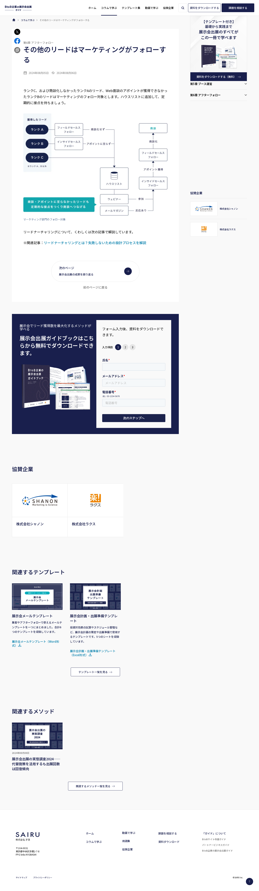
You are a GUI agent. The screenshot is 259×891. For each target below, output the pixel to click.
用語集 (126, 841)
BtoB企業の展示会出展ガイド (217, 850)
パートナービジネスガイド (215, 844)
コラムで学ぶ (94, 842)
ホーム (90, 833)
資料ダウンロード (169, 842)
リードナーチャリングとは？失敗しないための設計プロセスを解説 (95, 242)
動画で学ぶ (128, 833)
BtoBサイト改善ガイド (214, 839)
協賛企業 (127, 849)
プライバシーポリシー (42, 877)
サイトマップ (21, 877)
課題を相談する (167, 833)
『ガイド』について (214, 833)
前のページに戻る (95, 287)
